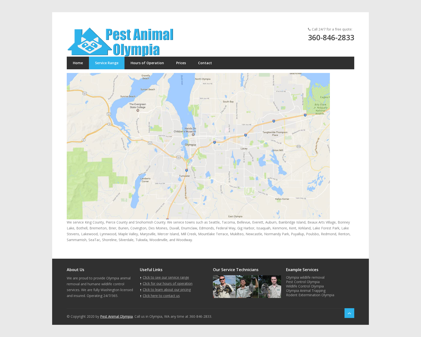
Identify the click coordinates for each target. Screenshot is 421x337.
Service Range (106, 63)
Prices (181, 63)
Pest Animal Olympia (116, 316)
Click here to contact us (161, 295)
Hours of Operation (147, 63)
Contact (205, 63)
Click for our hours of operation (167, 283)
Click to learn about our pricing (167, 289)
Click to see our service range (166, 277)
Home (78, 63)
